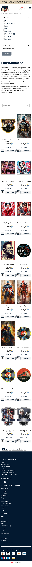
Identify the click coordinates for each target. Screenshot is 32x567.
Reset (7, 54)
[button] (25, 8)
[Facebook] (2, 482)
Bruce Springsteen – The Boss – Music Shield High (8, 431)
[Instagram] (5, 482)
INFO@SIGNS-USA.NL (6, 478)
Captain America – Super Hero (8, 306)
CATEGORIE (7, 18)
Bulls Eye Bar (23, 264)
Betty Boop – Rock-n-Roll (24, 181)
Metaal (11, 13)
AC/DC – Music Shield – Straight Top (8, 140)
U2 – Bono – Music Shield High (24, 431)
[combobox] (14, 105)
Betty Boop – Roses (8, 223)
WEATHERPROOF (8, 48)
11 (21, 449)
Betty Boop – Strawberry (23, 223)
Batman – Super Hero (24, 140)
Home (2, 13)
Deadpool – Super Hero (24, 306)
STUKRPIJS (7, 45)
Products (7, 13)
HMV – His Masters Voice (24, 389)
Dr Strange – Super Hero (8, 347)
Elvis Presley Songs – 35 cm (23, 347)
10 (17, 449)
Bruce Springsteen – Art (8, 264)
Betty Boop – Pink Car (8, 181)
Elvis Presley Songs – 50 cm (8, 389)
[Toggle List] (27, 105)
